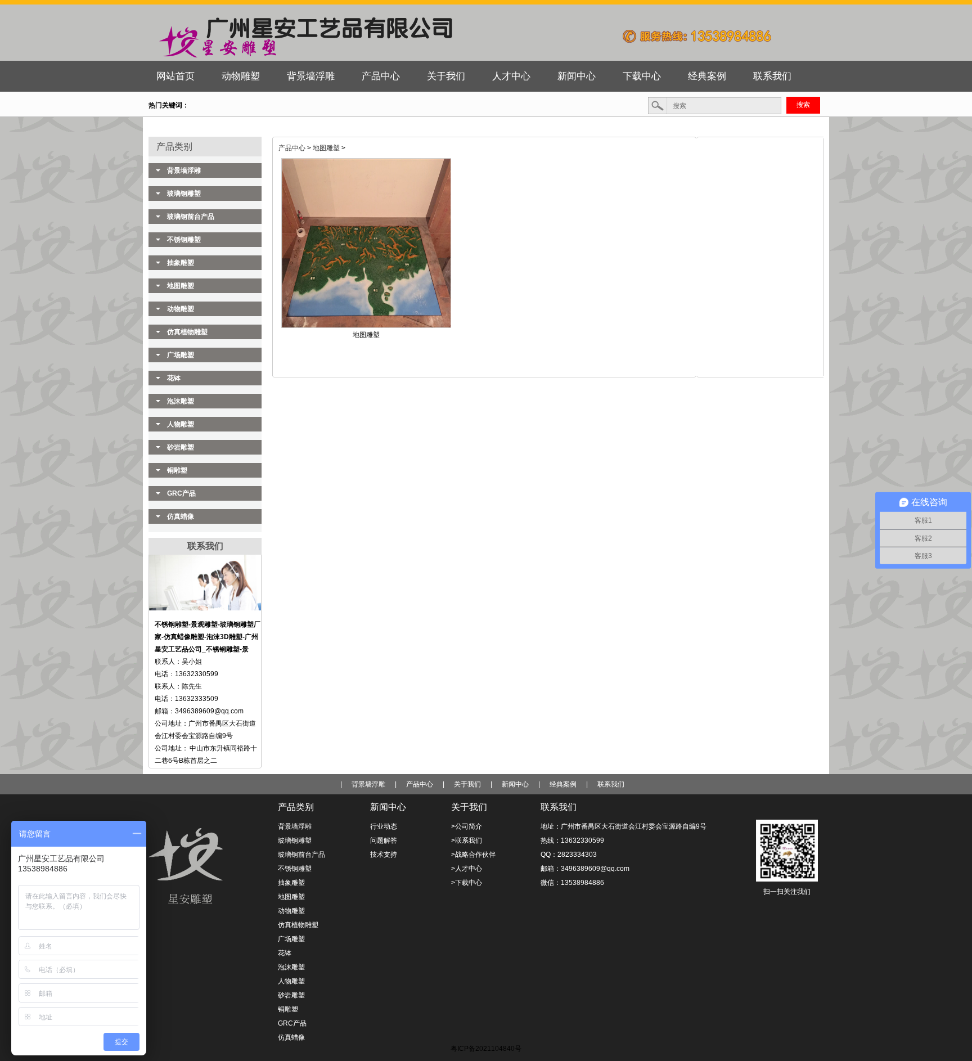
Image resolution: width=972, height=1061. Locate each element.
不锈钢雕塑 (184, 240)
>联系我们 (466, 840)
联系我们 (610, 784)
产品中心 (291, 148)
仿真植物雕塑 (187, 332)
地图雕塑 (326, 148)
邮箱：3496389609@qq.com (585, 869)
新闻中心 (515, 784)
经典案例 (563, 784)
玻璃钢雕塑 (184, 193)
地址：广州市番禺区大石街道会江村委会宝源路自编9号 (623, 826)
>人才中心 (466, 869)
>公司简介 (466, 826)
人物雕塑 (180, 424)
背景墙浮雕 (184, 170)
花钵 (174, 378)
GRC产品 (181, 493)
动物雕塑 (180, 309)
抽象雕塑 (180, 263)
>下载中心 (466, 883)
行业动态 (383, 826)
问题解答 (383, 840)
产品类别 (174, 146)
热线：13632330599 (572, 840)
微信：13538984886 (572, 883)
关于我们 (467, 784)
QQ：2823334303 (569, 854)
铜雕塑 (177, 470)
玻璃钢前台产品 (190, 217)
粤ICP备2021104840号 (486, 1049)
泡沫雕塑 (180, 401)
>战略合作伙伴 (473, 854)
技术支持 (383, 854)
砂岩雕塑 (180, 447)
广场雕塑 (180, 355)
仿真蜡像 (180, 516)
